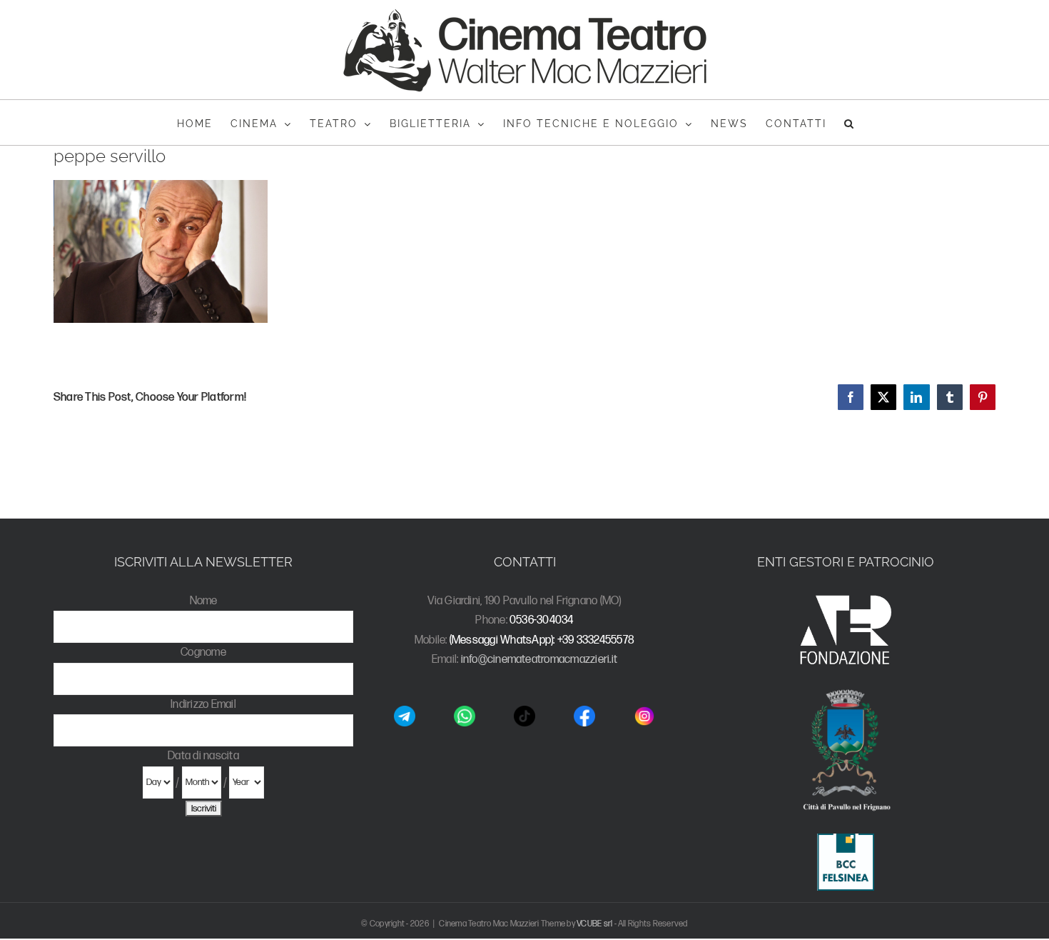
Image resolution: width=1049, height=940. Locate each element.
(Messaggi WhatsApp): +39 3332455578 (542, 640)
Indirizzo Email (203, 704)
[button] (849, 122)
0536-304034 (542, 620)
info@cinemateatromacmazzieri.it (539, 659)
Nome (204, 601)
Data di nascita (203, 756)
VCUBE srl (594, 924)
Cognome (203, 652)
